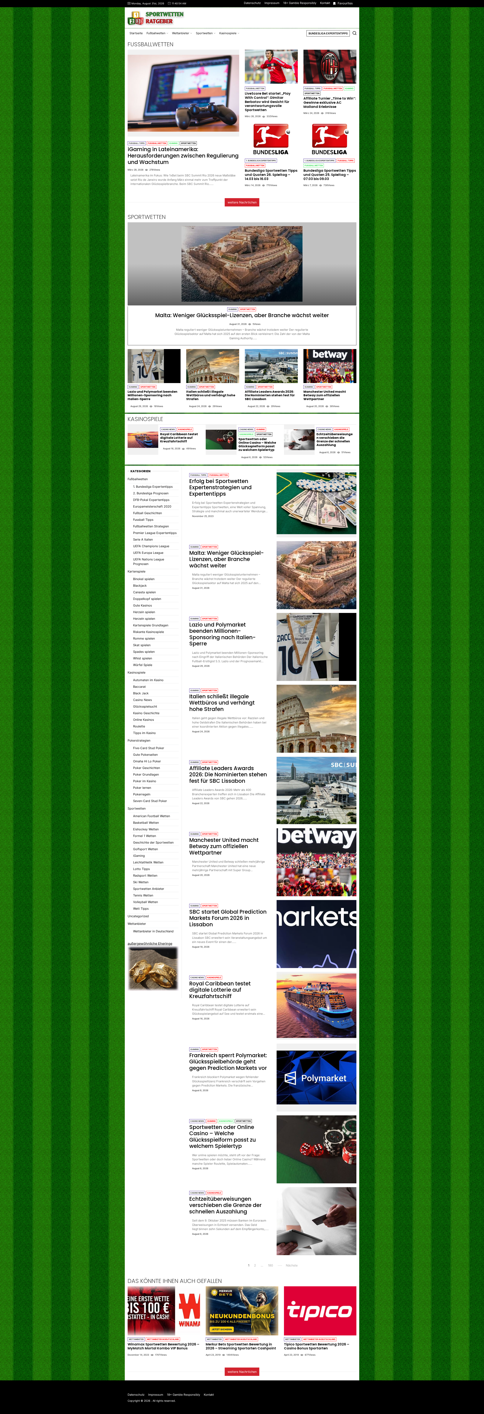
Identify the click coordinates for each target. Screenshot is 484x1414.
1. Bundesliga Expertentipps (261, 160)
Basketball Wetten (146, 822)
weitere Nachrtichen (242, 202)
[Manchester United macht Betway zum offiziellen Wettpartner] (329, 366)
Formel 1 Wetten (144, 836)
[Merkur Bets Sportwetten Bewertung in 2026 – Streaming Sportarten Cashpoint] (242, 1310)
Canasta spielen (144, 592)
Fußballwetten (156, 33)
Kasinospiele (228, 33)
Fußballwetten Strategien (151, 526)
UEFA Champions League (151, 546)
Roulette (139, 726)
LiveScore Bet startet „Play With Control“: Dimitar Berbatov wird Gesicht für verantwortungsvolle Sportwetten (268, 101)
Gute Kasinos (142, 605)
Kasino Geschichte (146, 713)
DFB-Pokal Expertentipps (151, 500)
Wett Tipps (141, 908)
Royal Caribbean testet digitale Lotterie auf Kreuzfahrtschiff (179, 438)
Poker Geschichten (146, 768)
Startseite (136, 33)
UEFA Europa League (148, 553)
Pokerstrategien (139, 740)
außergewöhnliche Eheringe (150, 944)
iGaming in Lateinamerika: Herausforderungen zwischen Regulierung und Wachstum (183, 156)
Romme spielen (144, 638)
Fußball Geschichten (147, 513)
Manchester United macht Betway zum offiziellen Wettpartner (324, 395)
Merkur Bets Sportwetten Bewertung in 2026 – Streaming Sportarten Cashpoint (241, 1346)
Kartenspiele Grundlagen (150, 625)
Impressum (271, 3)
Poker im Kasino (144, 781)
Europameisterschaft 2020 (152, 506)
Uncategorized (138, 916)
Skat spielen (141, 645)
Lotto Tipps (141, 869)
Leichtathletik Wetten (148, 862)
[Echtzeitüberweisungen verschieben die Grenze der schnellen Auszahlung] (299, 440)
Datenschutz (252, 3)
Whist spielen (142, 658)
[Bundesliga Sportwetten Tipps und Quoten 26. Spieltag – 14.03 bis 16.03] (271, 139)
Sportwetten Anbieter (148, 889)
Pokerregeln (141, 794)
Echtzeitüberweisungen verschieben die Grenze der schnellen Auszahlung (334, 439)
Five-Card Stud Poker (148, 748)
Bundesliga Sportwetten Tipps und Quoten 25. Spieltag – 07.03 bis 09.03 (329, 174)
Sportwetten (204, 33)
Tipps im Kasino (144, 733)
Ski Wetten (140, 882)
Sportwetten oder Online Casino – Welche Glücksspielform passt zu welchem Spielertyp (257, 444)
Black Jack (141, 693)
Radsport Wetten (145, 875)
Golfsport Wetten (145, 849)
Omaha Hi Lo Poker (147, 761)
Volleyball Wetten (145, 902)
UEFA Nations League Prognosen (148, 561)
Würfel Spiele (142, 665)
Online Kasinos (143, 720)
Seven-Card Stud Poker (150, 801)
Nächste (292, 1265)
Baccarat (139, 686)
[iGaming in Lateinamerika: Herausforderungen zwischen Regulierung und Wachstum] (183, 93)
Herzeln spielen (144, 618)
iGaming (173, 143)
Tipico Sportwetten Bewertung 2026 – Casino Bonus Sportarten (316, 1346)
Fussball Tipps (137, 143)
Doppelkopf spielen (147, 599)
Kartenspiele (136, 571)
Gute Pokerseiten (145, 754)
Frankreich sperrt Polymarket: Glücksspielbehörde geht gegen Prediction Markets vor (228, 1062)
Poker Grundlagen (146, 774)
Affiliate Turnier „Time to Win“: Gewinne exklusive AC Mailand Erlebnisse (329, 102)
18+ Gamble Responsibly (299, 3)
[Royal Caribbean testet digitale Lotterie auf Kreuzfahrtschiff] (143, 440)
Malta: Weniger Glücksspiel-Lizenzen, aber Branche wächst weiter (242, 315)
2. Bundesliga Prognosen (150, 493)
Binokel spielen (143, 579)
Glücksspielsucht (145, 706)
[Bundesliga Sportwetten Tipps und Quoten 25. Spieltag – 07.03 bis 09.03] (329, 139)
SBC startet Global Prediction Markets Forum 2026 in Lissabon (228, 918)
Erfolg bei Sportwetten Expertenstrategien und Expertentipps (220, 488)
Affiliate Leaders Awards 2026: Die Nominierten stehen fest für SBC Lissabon (270, 395)
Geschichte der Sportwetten (153, 842)
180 (270, 1265)
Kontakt (325, 3)
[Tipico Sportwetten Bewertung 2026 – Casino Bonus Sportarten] (320, 1310)
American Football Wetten (151, 816)
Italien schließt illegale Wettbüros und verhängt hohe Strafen (210, 395)
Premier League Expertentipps (155, 533)
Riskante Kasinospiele (148, 632)
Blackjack (140, 585)
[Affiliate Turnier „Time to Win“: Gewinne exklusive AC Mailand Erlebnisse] (329, 67)
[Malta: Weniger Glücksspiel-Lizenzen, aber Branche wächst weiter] (242, 263)
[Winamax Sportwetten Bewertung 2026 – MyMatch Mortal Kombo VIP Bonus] (164, 1310)
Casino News (168, 429)
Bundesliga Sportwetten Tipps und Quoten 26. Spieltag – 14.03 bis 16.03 (271, 174)
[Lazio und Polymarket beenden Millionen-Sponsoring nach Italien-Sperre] (154, 366)
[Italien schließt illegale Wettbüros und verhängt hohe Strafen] (212, 366)
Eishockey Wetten (146, 829)
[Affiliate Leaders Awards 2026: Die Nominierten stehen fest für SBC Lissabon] (271, 366)
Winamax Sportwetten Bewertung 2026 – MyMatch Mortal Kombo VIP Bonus (163, 1346)
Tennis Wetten (143, 895)
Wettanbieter (180, 33)
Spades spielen (144, 652)
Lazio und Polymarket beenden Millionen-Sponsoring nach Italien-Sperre (152, 395)
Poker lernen (142, 788)
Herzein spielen (144, 612)
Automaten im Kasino (148, 680)
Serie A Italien (143, 539)
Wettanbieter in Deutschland (153, 931)
